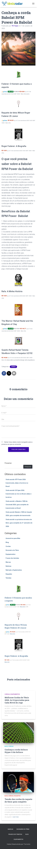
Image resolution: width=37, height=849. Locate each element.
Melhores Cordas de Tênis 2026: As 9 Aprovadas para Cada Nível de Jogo (17, 700)
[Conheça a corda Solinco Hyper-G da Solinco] (18, 732)
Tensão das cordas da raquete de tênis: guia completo (18, 800)
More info (23, 94)
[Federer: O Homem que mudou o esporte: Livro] (18, 75)
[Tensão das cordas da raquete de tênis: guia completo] (18, 782)
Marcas (8, 562)
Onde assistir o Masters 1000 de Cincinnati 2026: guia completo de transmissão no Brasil (17, 504)
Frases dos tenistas (12, 558)
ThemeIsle (27, 844)
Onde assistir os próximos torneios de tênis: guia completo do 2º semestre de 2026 (19, 523)
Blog (7, 542)
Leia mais (16, 817)
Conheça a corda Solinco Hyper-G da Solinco (16, 750)
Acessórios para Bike (13, 538)
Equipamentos (10, 554)
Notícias (8, 566)
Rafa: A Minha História (12, 291)
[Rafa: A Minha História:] (18, 280)
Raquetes (9, 574)
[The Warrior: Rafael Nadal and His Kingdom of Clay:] (18, 310)
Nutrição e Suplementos (14, 570)
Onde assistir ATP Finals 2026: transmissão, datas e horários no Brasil (17, 483)
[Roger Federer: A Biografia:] (18, 135)
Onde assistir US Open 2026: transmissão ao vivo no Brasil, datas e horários (18, 494)
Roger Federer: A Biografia (14, 146)
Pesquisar (8, 463)
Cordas (13, 366)
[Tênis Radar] (13, 3)
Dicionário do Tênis (12, 550)
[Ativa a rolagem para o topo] (33, 844)
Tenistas (8, 578)
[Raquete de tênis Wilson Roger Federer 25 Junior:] (18, 103)
